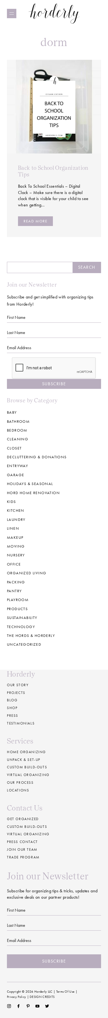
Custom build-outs (27, 767)
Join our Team (22, 849)
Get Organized (23, 819)
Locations (18, 790)
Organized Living (26, 572)
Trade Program (23, 857)
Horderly (54, 13)
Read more (35, 221)
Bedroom (17, 430)
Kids (11, 501)
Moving (16, 546)
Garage (15, 474)
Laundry (16, 519)
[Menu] (11, 13)
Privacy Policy (16, 997)
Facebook (18, 1006)
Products (17, 608)
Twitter (47, 1006)
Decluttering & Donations (37, 456)
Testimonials (21, 723)
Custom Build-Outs (27, 826)
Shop (12, 707)
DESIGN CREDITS (42, 997)
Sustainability (22, 617)
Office (14, 564)
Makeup (15, 537)
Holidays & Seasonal (30, 483)
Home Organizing (26, 752)
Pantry (14, 590)
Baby (12, 412)
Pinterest (28, 1006)
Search (86, 267)
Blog (12, 700)
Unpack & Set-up (23, 759)
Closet (14, 448)
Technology (21, 626)
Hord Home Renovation (33, 492)
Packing (16, 582)
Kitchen (15, 510)
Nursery (16, 555)
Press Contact (22, 841)
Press (12, 715)
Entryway (17, 465)
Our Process (20, 782)
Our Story (18, 685)
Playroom (18, 599)
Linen (13, 528)
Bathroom (18, 421)
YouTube (37, 1006)
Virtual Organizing (28, 774)
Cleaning (17, 439)
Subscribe (54, 384)
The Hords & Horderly (31, 635)
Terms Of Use (65, 991)
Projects (16, 692)
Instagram (9, 1006)
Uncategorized (24, 644)
